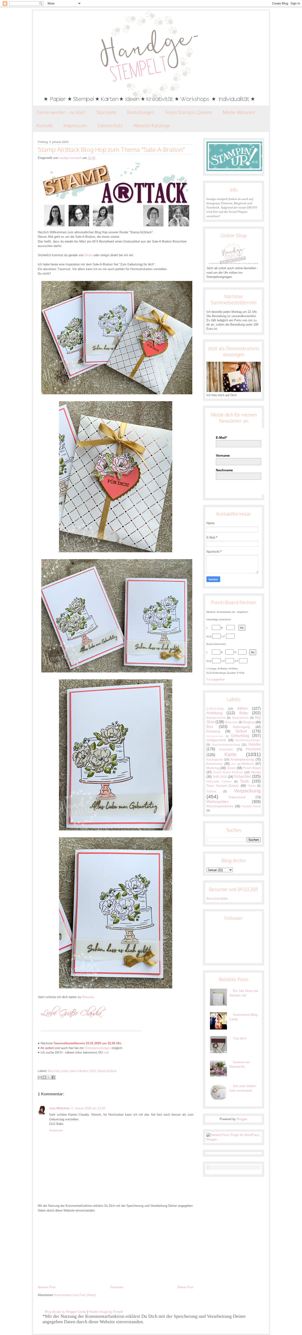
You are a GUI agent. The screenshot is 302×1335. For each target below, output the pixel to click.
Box (209, 727)
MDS (233, 764)
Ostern (231, 768)
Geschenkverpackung (226, 744)
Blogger (242, 1119)
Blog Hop (54, 1071)
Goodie (254, 744)
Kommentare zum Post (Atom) (75, 1295)
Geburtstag (240, 736)
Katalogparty (214, 759)
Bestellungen (140, 112)
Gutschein (226, 749)
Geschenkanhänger (248, 740)
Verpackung (247, 790)
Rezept (256, 772)
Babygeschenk (216, 717)
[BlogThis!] (44, 1077)
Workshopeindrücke (219, 806)
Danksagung (241, 727)
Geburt (241, 731)
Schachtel (242, 776)
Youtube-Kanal (251, 806)
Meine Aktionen (239, 112)
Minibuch (248, 763)
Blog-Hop (231, 722)
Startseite (106, 112)
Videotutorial (237, 797)
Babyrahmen (240, 717)
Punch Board (252, 768)
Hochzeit (253, 749)
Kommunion (214, 763)
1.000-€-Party (215, 708)
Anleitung (214, 713)
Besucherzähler (217, 898)
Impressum (75, 125)
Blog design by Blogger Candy (65, 1312)
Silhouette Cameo (218, 781)
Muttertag (212, 768)
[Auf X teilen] (48, 1077)
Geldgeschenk (216, 740)
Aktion (242, 708)
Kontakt (45, 125)
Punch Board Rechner (228, 772)
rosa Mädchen (59, 1108)
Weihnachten (217, 802)
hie (106, 1052)
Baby (243, 713)
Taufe (244, 781)
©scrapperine (215, 679)
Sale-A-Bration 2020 (83, 1071)
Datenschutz (110, 125)
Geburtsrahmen (214, 736)
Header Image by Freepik (106, 1312)
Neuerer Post (47, 1287)
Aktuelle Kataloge (152, 125)
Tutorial (211, 791)
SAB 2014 (220, 776)
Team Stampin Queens (188, 112)
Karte (64, 1071)
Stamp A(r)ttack (107, 1071)
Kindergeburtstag (242, 759)
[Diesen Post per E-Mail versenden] (40, 1077)
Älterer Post (185, 1287)
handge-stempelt (71, 158)
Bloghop (248, 722)
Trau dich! (240, 1038)
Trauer (251, 785)
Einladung (213, 731)
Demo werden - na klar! (61, 112)
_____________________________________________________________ (91, 1029)
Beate (88, 255)
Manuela (87, 997)
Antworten (56, 1130)
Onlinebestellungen (98, 1048)
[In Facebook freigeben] (53, 1077)
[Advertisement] (115, 1249)
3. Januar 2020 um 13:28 (88, 1108)
